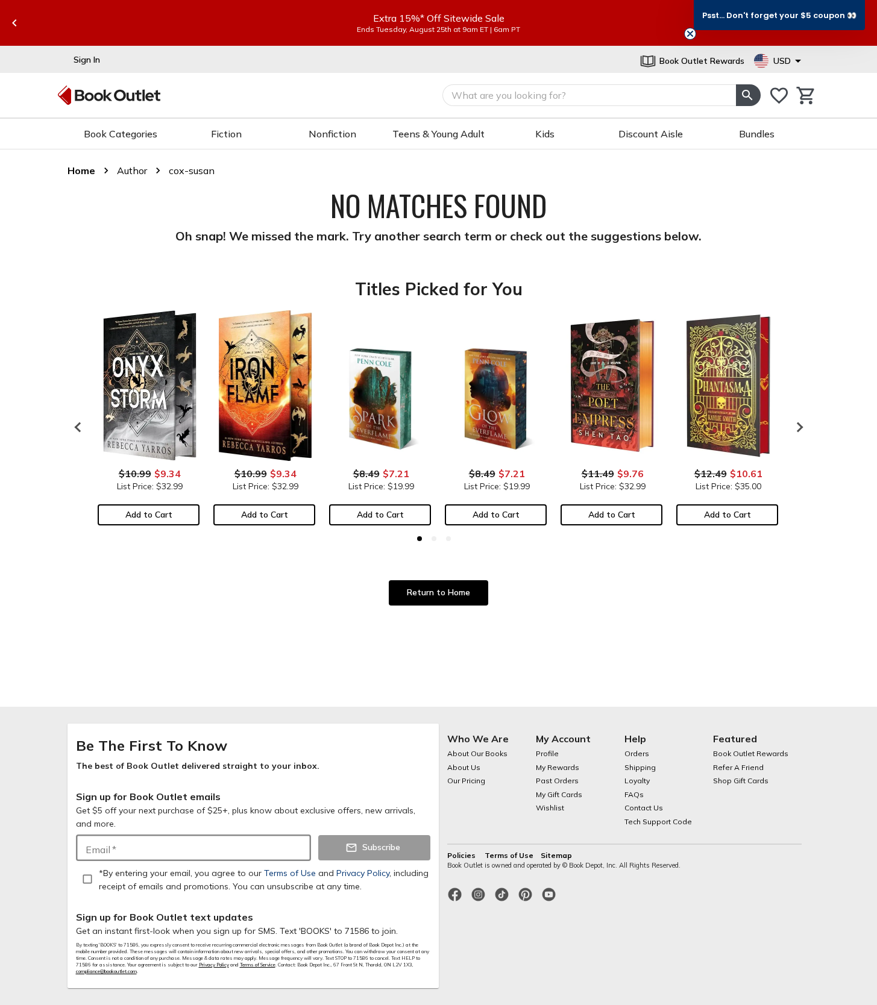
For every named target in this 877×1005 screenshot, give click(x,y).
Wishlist (550, 807)
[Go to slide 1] (419, 538)
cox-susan (192, 170)
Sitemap (556, 855)
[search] (748, 95)
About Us (463, 767)
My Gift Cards (559, 794)
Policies (462, 855)
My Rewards (557, 767)
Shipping (640, 767)
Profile (547, 753)
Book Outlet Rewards (750, 753)
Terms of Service (257, 965)
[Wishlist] (779, 95)
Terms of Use (509, 855)
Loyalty (637, 780)
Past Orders (557, 780)
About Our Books (477, 753)
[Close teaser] (690, 34)
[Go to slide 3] (448, 538)
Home (81, 170)
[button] (779, 15)
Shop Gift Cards (741, 780)
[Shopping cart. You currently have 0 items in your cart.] (806, 95)
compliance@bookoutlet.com (106, 971)
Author (132, 170)
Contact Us (643, 807)
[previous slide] (14, 22)
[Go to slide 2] (434, 538)
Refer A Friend (738, 767)
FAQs (634, 794)
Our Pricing (466, 780)
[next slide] (797, 427)
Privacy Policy (214, 965)
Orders (636, 753)
